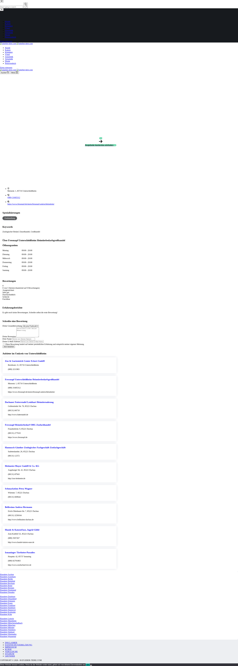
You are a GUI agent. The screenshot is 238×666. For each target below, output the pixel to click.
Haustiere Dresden (7, 592)
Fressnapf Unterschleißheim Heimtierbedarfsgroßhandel (32, 379)
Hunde (7, 48)
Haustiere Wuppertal (8, 636)
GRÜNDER (10, 656)
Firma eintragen (6, 68)
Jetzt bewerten (8, 347)
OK (88, 665)
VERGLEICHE (11, 652)
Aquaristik (9, 57)
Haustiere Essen (6, 603)
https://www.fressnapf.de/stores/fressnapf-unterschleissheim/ (30, 204)
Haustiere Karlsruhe (8, 612)
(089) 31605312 (13, 197)
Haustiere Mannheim (8, 621)
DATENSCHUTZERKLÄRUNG (18, 645)
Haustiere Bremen (7, 588)
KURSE (8, 649)
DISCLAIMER (11, 643)
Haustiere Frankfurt (7, 605)
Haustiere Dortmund (8, 590)
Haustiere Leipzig (7, 619)
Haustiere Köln (6, 614)
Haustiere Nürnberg (7, 630)
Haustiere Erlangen (7, 601)
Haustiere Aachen (7, 574)
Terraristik (9, 59)
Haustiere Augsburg (8, 577)
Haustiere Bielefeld (7, 581)
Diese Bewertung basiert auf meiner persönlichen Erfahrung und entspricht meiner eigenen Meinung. (44, 344)
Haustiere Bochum (7, 583)
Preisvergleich (10, 63)
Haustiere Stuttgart (7, 632)
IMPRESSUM (10, 647)
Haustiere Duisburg (7, 596)
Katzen (8, 50)
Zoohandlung (9, 218)
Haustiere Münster (7, 627)
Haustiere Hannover (8, 610)
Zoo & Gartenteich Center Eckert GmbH (25, 361)
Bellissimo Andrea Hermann (18, 507)
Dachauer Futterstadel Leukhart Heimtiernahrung (29, 402)
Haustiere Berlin (6, 579)
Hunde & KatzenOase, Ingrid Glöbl (22, 530)
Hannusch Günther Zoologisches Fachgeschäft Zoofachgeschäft (35, 447)
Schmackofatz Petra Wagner (18, 488)
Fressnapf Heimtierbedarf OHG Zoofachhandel (28, 425)
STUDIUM (9, 654)
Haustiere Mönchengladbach (11, 623)
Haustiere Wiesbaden (8, 634)
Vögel (7, 54)
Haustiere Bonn (6, 586)
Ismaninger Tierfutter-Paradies (20, 552)
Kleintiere (9, 52)
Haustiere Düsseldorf (8, 599)
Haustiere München (7, 625)
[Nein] (91, 665)
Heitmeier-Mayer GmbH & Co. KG (22, 466)
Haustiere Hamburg (7, 608)
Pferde (7, 61)
